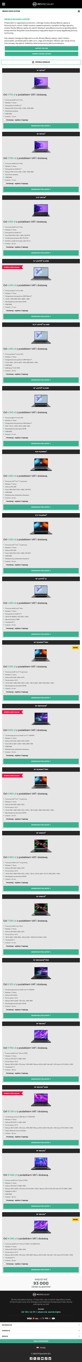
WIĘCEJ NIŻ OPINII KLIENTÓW (41, 1283)
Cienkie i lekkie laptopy (41, 54)
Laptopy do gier (41, 48)
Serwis (5, 1336)
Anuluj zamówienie (41, 1341)
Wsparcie (6, 1331)
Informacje (7, 1325)
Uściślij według (42, 62)
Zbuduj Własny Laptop (17, 19)
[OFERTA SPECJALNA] (41, 274)
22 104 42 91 (28, 1312)
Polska (42, 1348)
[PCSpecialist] (43, 4)
